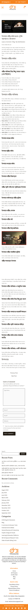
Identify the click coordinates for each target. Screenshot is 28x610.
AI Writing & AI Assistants (8, 520)
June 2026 (4, 495)
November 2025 (6, 508)
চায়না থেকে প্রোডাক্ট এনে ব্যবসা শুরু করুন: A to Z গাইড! (13, 475)
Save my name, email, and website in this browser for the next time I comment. (13, 428)
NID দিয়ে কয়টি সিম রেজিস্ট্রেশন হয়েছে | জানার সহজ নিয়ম (13, 465)
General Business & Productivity (10, 530)
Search (3, 451)
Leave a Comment (6, 42)
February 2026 (6, 500)
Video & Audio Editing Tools (9, 540)
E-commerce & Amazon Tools (9, 525)
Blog (13, 42)
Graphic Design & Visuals (8, 532)
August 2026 (5, 490)
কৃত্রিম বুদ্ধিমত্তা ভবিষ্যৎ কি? (7, 472)
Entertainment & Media (8, 527)
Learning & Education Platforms (10, 535)
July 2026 (4, 492)
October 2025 (5, 510)
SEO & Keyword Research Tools (10, 538)
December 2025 (6, 505)
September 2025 (6, 513)
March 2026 (5, 497)
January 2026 (5, 503)
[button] (2, 7)
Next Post (14, 376)
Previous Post (14, 373)
